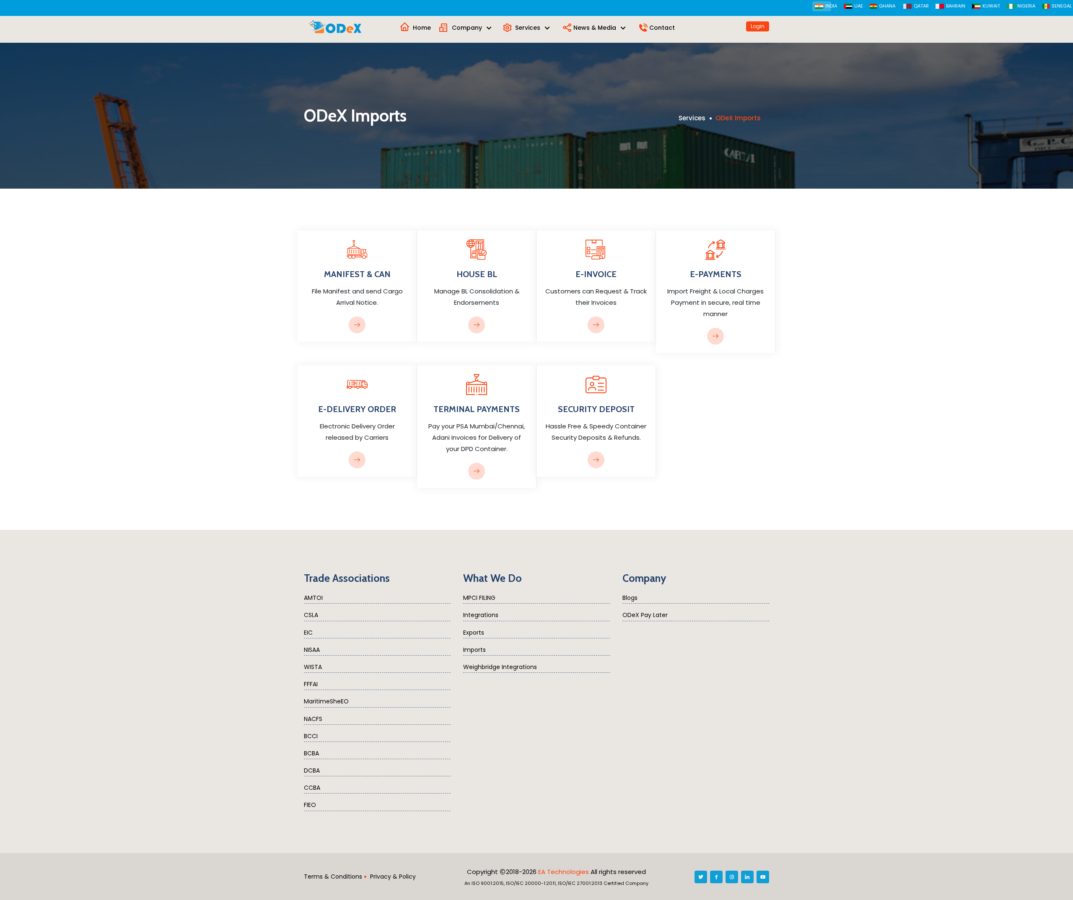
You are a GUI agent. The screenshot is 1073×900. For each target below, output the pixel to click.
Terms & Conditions (333, 876)
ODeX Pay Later (645, 615)
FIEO (310, 805)
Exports (473, 632)
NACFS (313, 719)
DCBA (312, 770)
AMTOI (313, 598)
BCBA (311, 753)
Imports (474, 650)
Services (528, 27)
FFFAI (311, 684)
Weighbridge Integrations (500, 667)
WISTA (313, 667)
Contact (662, 27)
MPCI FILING (479, 598)
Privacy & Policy (393, 876)
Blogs (630, 598)
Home (422, 27)
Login (758, 26)
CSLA (311, 615)
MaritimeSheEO (326, 701)
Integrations (480, 615)
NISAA (312, 650)
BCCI (311, 736)
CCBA (312, 787)
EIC (308, 632)
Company (468, 27)
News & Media (595, 27)
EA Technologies (563, 871)
